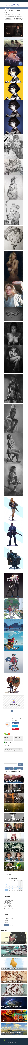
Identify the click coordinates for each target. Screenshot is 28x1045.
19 (12, 888)
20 (14, 888)
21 (17, 888)
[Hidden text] (8, 751)
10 (6, 886)
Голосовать (6, 925)
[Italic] (7, 749)
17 (6, 888)
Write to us (6, 1039)
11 (9, 886)
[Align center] (16, 749)
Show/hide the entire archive (10, 908)
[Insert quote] (10, 751)
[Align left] (14, 749)
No (7, 922)
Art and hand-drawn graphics (15, 16)
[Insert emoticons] (21, 749)
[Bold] (6, 749)
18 (9, 888)
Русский (10, 769)
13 (14, 886)
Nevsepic (13, 4)
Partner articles (7, 1040)
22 (19, 888)
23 (21, 888)
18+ (22, 16)
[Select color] (6, 751)
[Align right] (18, 749)
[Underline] (9, 749)
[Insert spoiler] (15, 751)
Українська (19, 769)
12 (12, 886)
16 (21, 886)
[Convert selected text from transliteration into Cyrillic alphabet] (12, 751)
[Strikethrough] (12, 749)
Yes (7, 920)
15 (19, 886)
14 (17, 886)
